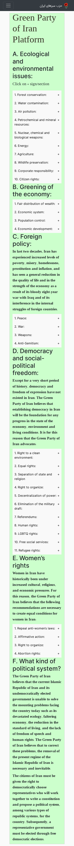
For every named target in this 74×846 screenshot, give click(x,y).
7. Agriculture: (37, 154)
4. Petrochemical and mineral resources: (37, 122)
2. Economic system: (37, 212)
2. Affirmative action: (37, 637)
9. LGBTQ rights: (37, 533)
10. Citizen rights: (37, 179)
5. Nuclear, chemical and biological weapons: (37, 135)
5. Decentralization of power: (37, 495)
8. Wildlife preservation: (37, 162)
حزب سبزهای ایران (51, 5)
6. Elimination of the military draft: (37, 506)
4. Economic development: (37, 229)
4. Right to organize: (37, 487)
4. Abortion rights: (37, 653)
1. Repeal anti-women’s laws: (37, 628)
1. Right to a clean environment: (37, 455)
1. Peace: (37, 318)
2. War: (37, 326)
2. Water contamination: (37, 103)
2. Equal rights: (37, 466)
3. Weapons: (37, 335)
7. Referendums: (37, 517)
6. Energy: (37, 146)
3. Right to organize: (37, 645)
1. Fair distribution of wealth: (37, 204)
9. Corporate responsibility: (37, 171)
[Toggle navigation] (8, 5)
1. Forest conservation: (37, 95)
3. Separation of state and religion (37, 476)
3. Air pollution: (37, 111)
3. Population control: (37, 220)
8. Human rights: (37, 525)
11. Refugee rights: (37, 550)
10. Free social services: (37, 542)
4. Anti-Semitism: (37, 343)
